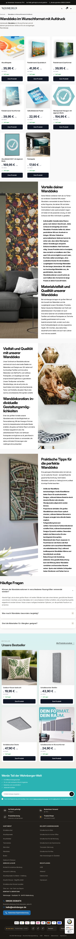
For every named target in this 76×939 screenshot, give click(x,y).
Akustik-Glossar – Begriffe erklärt (13, 880)
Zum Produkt (12, 79)
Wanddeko (6, 851)
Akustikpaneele (8, 834)
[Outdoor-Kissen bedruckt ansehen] (19, 667)
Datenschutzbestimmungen (40, 799)
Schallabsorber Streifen (48, 688)
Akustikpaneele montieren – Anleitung (14, 876)
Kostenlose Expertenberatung (18, 913)
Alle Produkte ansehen (64, 643)
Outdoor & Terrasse (9, 860)
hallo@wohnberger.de (16, 907)
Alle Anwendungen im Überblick (50, 856)
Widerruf (42, 871)
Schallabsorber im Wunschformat (52, 745)
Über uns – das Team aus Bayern (13, 888)
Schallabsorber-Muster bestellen (13, 884)
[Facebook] (38, 929)
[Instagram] (33, 929)
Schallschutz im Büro (46, 830)
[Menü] (73, 919)
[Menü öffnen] (71, 9)
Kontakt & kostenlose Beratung (12, 867)
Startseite (2, 14)
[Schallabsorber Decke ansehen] (19, 724)
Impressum (43, 880)
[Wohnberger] (10, 8)
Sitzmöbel (6, 847)
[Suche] (62, 9)
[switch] (69, 931)
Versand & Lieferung (9, 871)
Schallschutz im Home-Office (49, 834)
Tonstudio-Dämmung (46, 847)
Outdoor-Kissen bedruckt (12, 688)
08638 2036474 (13, 901)
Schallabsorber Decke (11, 745)
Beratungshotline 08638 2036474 (60, 2)
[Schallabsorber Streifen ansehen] (56, 667)
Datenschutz (44, 876)
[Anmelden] (71, 794)
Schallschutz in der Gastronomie (50, 843)
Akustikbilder (7, 839)
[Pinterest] (43, 929)
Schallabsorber (7, 830)
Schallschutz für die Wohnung (49, 839)
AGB (54, 799)
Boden (5, 856)
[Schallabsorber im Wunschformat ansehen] (56, 724)
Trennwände (7, 843)
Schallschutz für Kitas (46, 851)
